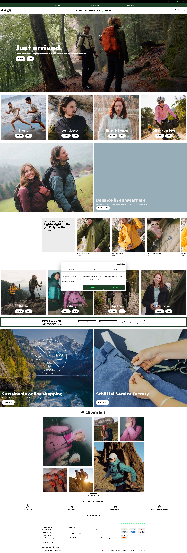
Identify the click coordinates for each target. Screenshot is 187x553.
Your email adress (73, 537)
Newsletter (182, 1)
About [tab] (115, 269)
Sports (92, 10)
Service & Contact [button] (47, 527)
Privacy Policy (126, 550)
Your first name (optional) (75, 533)
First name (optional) (83, 321)
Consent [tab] (71, 269)
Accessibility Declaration (138, 550)
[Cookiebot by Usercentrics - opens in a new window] (118, 264)
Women (79, 10)
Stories (108, 10)
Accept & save (114, 287)
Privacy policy (96, 279)
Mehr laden (93, 495)
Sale (98, 10)
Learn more (8, 402)
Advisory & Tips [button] (46, 532)
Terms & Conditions (111, 550)
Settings (92, 287)
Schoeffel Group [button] (46, 535)
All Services (93, 515)
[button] (52, 261)
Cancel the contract (48, 542)
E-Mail (100, 321)
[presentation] (149, 234)
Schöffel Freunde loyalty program (49, 539)
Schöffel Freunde (171, 1)
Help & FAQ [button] (45, 530)
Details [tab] (93, 269)
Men (85, 10)
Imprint (120, 550)
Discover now (103, 208)
